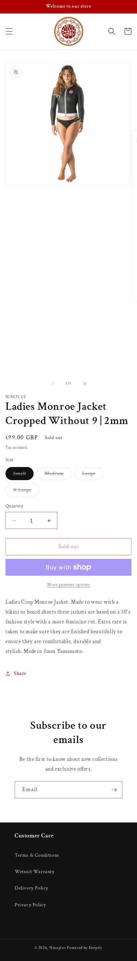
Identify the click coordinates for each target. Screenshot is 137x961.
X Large (26, 491)
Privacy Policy (30, 905)
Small (23, 475)
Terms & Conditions (37, 855)
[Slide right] (85, 384)
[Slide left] (53, 384)
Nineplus (57, 947)
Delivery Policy (31, 888)
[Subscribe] (114, 789)
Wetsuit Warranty (34, 871)
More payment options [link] (68, 584)
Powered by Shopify (84, 947)
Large (92, 475)
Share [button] (20, 673)
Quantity (14, 506)
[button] (9, 31)
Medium (58, 475)
